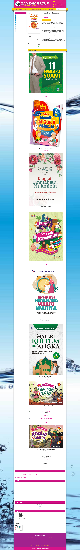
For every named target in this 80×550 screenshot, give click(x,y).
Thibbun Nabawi (19, 25)
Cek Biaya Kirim (45, 9)
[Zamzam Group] (32, 4)
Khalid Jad (44, 15)
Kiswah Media (38, 32)
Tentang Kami (21, 9)
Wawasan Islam (19, 29)
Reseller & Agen (27, 9)
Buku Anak (18, 31)
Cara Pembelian (38, 9)
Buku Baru (18, 14)
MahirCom (47, 548)
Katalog (33, 9)
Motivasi (17, 27)
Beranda (16, 9)
